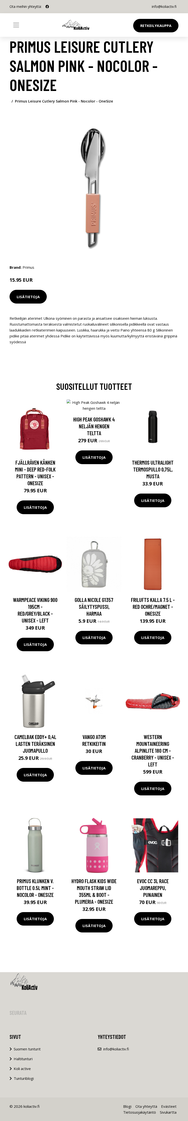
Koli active (22, 1068)
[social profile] (47, 6)
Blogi (127, 1106)
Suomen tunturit (27, 1048)
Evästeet (168, 1106)
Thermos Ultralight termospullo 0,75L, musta (153, 469)
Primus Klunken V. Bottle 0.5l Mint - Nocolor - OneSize (35, 888)
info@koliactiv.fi (164, 6)
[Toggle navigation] (16, 25)
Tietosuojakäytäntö (139, 1112)
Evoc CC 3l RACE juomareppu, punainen (153, 888)
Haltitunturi (23, 1058)
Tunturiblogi (24, 1078)
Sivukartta (168, 1112)
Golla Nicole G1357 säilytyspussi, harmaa (94, 607)
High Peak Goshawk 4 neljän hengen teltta (94, 426)
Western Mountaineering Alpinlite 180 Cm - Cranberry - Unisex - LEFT (152, 750)
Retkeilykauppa (155, 25)
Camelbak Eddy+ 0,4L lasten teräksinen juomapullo (35, 744)
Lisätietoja (28, 296)
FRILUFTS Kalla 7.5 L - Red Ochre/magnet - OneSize (153, 607)
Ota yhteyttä (146, 1106)
